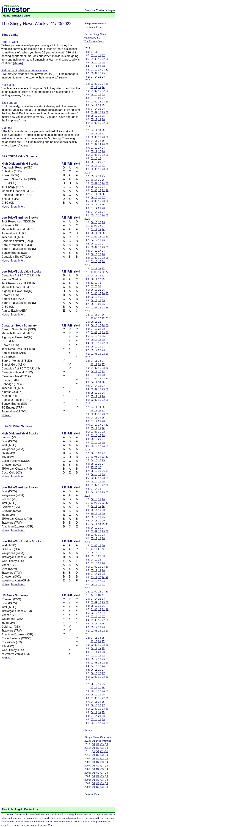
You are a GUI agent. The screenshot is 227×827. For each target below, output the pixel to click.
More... (51, 825)
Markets (18, 63)
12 (95, 87)
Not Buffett (8, 84)
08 (96, 123)
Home (6, 15)
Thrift (24, 120)
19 (99, 62)
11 (96, 52)
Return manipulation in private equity (24, 70)
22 (103, 59)
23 (103, 101)
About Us (7, 809)
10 (96, 62)
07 (92, 55)
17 (99, 69)
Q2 (97, 744)
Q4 (106, 744)
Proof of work (9, 41)
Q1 (93, 740)
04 (92, 52)
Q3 (102, 744)
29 (107, 91)
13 (96, 98)
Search (89, 10)
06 (92, 133)
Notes (5, 206)
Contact (101, 10)
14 (96, 55)
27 (103, 55)
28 (103, 66)
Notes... (6, 415)
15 (99, 91)
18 (99, 130)
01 (92, 59)
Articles (17, 15)
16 (99, 59)
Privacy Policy (93, 794)
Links (27, 15)
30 (107, 59)
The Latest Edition (93, 27)
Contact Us (31, 809)
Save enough (9, 102)
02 (92, 101)
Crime (27, 95)
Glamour (6, 127)
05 (92, 62)
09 (96, 59)
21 (99, 55)
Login (111, 10)
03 (92, 69)
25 (103, 62)
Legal (18, 809)
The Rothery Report (94, 41)
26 (103, 87)
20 (99, 98)
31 (107, 69)
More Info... (18, 206)
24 (103, 69)
